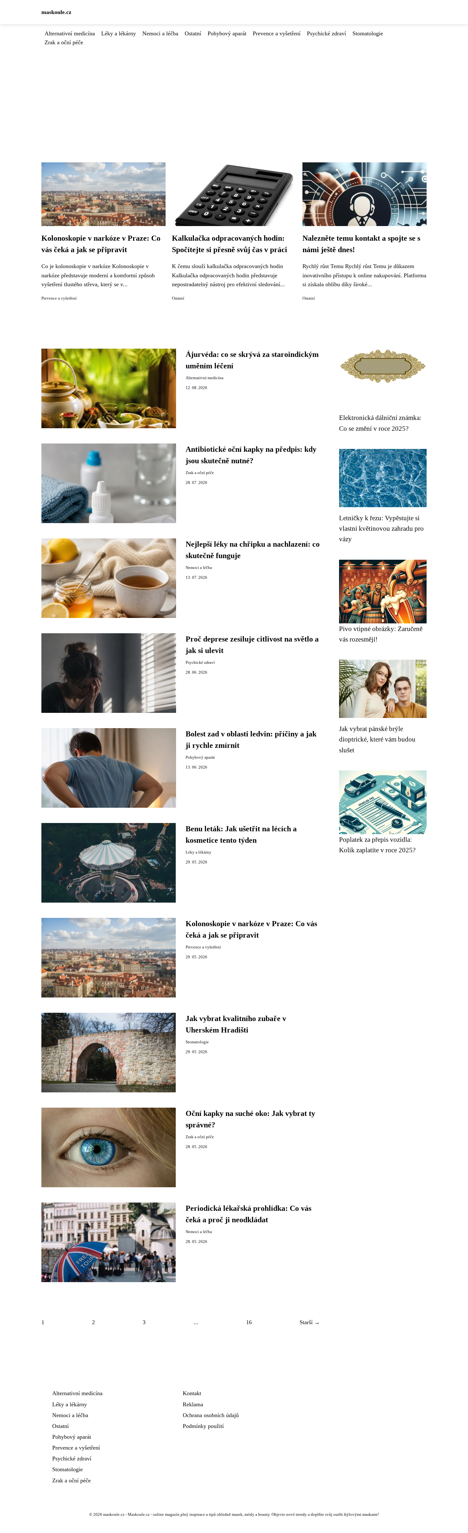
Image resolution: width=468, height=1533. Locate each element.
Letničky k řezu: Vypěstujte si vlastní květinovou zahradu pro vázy (381, 528)
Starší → (310, 1322)
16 (249, 1322)
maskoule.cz (56, 12)
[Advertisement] (234, 94)
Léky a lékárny (118, 33)
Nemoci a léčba (160, 33)
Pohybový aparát (227, 33)
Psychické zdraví (326, 33)
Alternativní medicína (70, 33)
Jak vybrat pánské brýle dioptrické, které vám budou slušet (377, 739)
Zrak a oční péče (64, 42)
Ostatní (193, 33)
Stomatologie (367, 33)
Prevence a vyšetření (277, 33)
